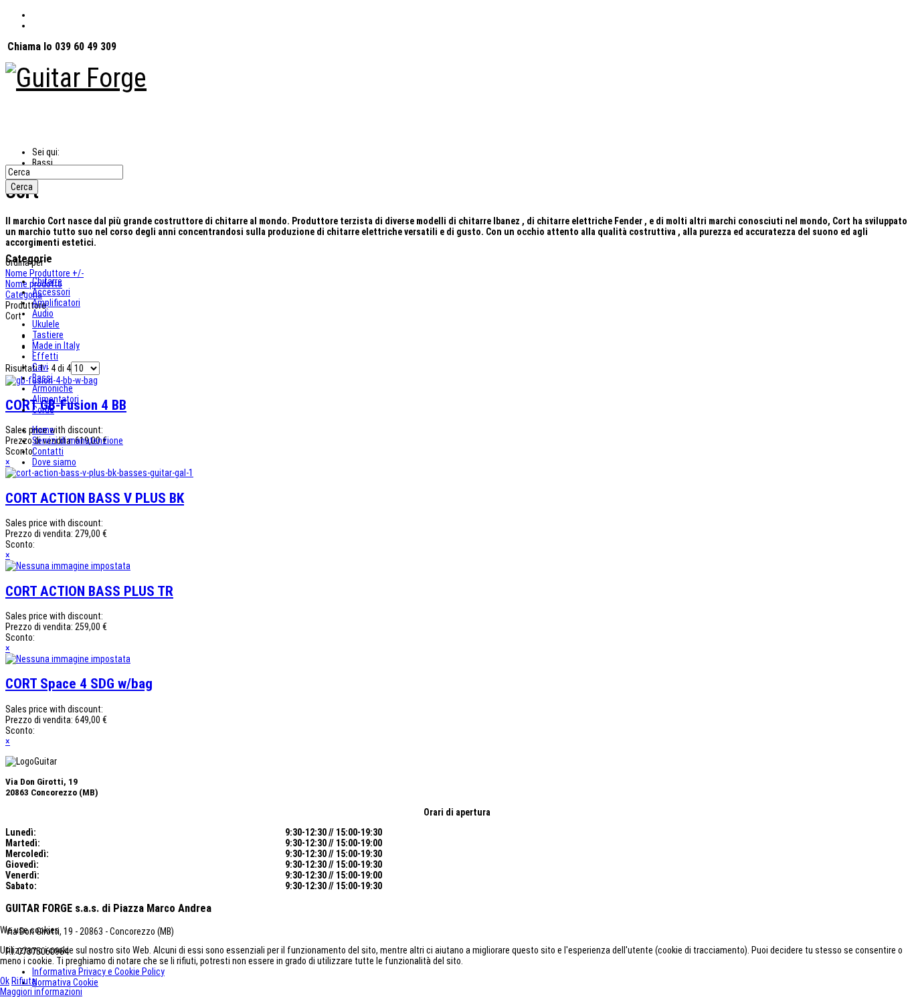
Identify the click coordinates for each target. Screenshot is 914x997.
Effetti (45, 356)
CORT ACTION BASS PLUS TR (89, 591)
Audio (43, 313)
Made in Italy (56, 345)
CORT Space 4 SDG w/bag (79, 684)
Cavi (40, 367)
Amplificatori (56, 302)
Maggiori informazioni (41, 991)
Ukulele (46, 324)
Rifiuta (23, 981)
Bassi (42, 377)
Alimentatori (55, 399)
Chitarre (47, 281)
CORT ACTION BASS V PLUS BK (94, 498)
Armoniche (52, 388)
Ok (4, 981)
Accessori (51, 292)
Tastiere (48, 334)
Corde (43, 409)
